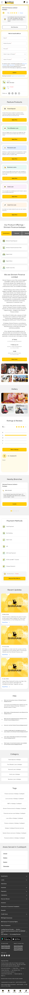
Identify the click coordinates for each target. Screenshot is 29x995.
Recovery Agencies (18, 973)
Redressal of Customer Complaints (10, 906)
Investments (6, 233)
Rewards (3, 910)
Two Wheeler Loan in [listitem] (14, 764)
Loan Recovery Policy (16, 970)
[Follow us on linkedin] (12, 93)
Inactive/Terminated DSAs (6, 973)
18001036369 (5, 948)
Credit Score (4, 914)
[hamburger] (3, 2)
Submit (14, 72)
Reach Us (3, 975)
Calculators (4, 895)
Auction (18, 929)
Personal (17, 233)
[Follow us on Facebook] (9, 93)
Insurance (3, 887)
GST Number (4, 934)
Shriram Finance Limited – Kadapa (10, 485)
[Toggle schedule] (8, 88)
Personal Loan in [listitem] (14, 769)
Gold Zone (4, 883)
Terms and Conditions (5, 968)
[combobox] (14, 54)
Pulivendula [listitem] (6, 866)
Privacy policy (12, 65)
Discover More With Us (14, 578)
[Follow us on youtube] (19, 93)
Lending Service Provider (7, 929)
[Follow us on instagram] (16, 93)
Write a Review (14, 449)
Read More (5, 622)
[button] (14, 398)
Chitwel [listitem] (5, 853)
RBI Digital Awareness (6, 917)
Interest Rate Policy (5, 970)
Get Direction (14, 27)
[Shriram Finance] (9, 2)
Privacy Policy (15, 968)
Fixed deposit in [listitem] (14, 759)
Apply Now (14, 119)
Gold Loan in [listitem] (14, 774)
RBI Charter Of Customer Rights (9, 921)
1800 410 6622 (10, 82)
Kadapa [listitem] (5, 857)
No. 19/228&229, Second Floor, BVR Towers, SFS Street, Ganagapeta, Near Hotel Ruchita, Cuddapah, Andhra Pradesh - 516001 (14, 496)
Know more (14, 359)
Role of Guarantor (5, 925)
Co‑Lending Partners (15, 934)
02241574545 (18, 950)
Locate (14, 504)
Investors (3, 902)
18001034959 (5, 946)
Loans (2, 879)
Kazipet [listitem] (5, 862)
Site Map (22, 968)
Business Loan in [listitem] (14, 779)
